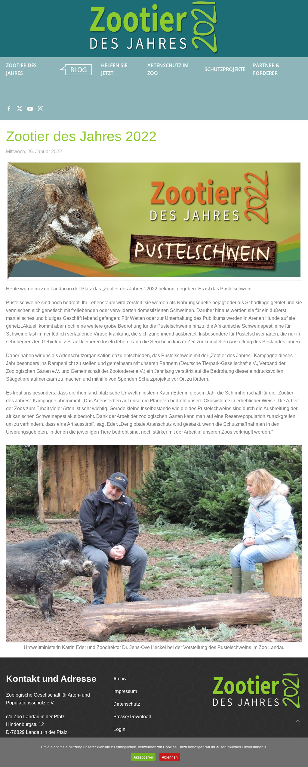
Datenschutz (126, 704)
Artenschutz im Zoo (168, 69)
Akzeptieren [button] (143, 756)
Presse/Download (132, 716)
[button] (298, 722)
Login (119, 729)
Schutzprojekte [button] (225, 69)
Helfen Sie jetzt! (114, 69)
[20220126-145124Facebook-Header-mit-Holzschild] (154, 220)
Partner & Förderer (266, 69)
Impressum (125, 691)
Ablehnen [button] (170, 756)
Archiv (120, 679)
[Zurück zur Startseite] (154, 28)
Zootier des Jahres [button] (21, 69)
